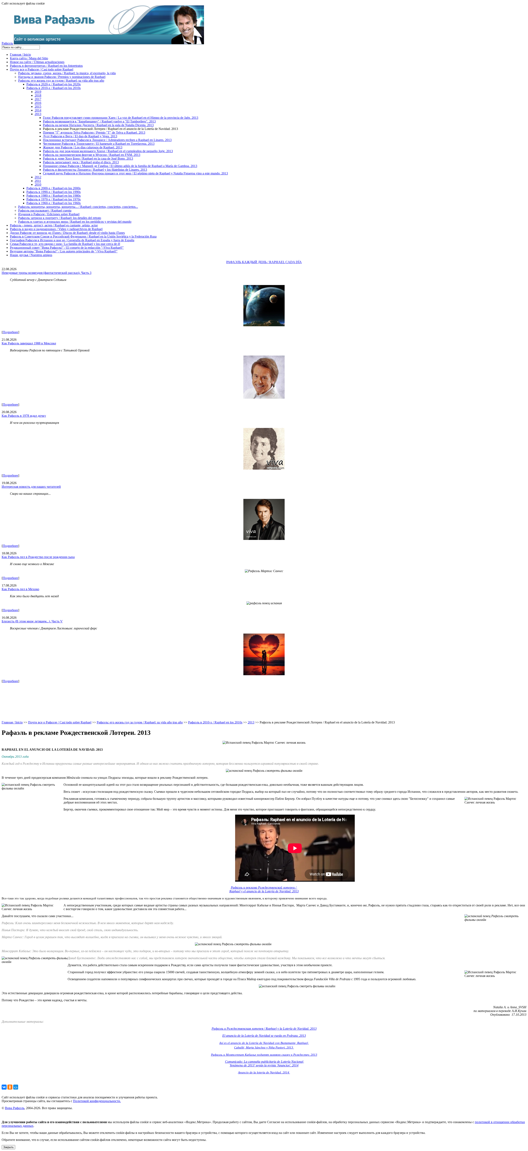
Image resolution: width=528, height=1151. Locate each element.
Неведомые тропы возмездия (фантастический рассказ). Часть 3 (46, 272)
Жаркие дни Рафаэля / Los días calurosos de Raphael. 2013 (82, 147)
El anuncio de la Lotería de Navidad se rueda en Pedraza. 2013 (264, 1035)
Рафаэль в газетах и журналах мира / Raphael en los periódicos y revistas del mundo (74, 221)
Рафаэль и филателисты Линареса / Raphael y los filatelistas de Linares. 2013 (95, 169)
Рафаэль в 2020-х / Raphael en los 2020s (53, 84)
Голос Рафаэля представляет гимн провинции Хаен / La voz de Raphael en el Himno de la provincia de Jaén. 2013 (120, 117)
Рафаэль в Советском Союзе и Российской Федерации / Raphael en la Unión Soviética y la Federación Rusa (83, 236)
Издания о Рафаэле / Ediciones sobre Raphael (48, 214)
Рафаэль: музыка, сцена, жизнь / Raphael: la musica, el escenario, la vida (67, 73)
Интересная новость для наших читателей (31, 486)
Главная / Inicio (20, 54)
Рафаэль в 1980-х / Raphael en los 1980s (53, 195)
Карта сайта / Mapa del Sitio (29, 58)
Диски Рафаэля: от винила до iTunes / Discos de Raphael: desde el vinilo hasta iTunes (67, 232)
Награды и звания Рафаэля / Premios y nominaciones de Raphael (61, 77)
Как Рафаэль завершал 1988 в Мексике (29, 343)
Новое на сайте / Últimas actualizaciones (37, 62)
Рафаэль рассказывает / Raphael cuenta (44, 210)
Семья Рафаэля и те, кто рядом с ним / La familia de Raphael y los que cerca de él (65, 244)
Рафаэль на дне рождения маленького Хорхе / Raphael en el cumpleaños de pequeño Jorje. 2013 (108, 151)
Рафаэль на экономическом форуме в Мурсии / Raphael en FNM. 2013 (91, 155)
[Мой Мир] (15, 1087)
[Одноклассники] (9, 1087)
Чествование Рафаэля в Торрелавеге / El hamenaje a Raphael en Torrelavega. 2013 (98, 143)
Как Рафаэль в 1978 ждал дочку (24, 415)
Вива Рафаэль (14, 1108)
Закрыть (8, 1147)
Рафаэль (7, 43)
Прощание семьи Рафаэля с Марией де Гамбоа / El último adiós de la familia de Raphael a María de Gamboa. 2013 (120, 166)
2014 (38, 110)
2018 (38, 95)
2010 (38, 184)
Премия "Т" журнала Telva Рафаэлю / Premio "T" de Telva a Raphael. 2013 (94, 132)
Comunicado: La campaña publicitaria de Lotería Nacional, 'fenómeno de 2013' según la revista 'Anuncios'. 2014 (264, 1063)
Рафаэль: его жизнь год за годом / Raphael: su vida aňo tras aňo (61, 80)
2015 (38, 106)
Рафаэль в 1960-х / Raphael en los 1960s (53, 203)
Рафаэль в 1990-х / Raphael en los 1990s (53, 192)
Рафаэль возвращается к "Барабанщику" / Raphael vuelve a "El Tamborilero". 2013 (99, 121)
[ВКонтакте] (4, 1087)
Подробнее (10, 332)
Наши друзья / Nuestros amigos (31, 255)
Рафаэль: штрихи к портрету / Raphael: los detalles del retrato (59, 218)
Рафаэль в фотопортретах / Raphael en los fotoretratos (46, 65)
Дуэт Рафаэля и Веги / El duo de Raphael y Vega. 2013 (80, 136)
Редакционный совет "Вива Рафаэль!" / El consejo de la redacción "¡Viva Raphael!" (67, 247)
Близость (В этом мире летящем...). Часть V (32, 621)
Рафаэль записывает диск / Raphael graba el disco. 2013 (81, 162)
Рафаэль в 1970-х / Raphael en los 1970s (53, 199)
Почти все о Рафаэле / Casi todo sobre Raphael (41, 69)
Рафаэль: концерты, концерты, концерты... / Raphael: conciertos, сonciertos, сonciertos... (78, 207)
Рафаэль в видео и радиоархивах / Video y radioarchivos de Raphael (56, 229)
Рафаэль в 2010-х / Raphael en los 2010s (53, 88)
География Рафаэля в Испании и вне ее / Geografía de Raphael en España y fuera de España (72, 240)
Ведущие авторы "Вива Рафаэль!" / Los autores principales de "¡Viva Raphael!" (64, 251)
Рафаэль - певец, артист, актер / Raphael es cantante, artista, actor (54, 225)
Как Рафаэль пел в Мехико (20, 589)
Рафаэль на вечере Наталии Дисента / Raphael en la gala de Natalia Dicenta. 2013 (98, 125)
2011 (38, 181)
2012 (38, 177)
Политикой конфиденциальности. (97, 1101)
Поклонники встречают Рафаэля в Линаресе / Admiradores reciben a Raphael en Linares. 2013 (107, 140)
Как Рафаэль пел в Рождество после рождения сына (38, 557)
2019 (38, 91)
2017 (38, 99)
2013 (38, 114)
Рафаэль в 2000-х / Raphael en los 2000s (53, 188)
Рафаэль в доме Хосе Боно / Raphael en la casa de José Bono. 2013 (88, 158)
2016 (38, 103)
